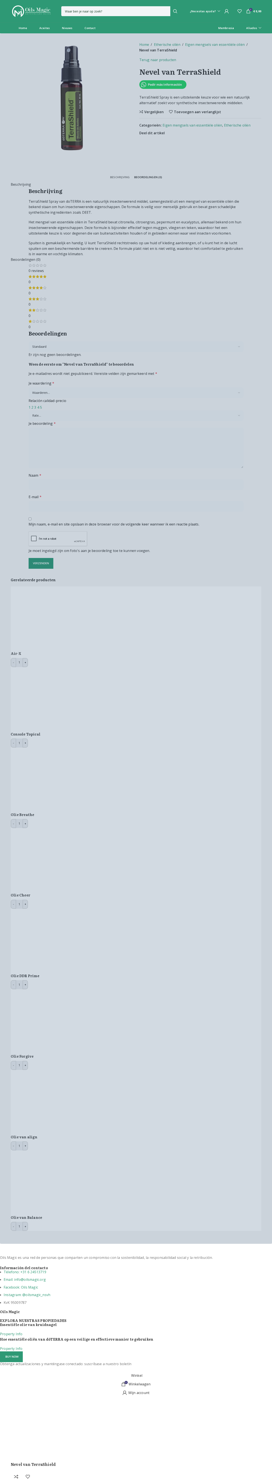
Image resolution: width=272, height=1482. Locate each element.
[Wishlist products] (239, 11)
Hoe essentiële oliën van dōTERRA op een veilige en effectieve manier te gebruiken (76, 1339)
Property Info (11, 1334)
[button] (11, 1356)
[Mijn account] (226, 11)
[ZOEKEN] (175, 11)
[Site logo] (31, 10)
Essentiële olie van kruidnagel (28, 1324)
